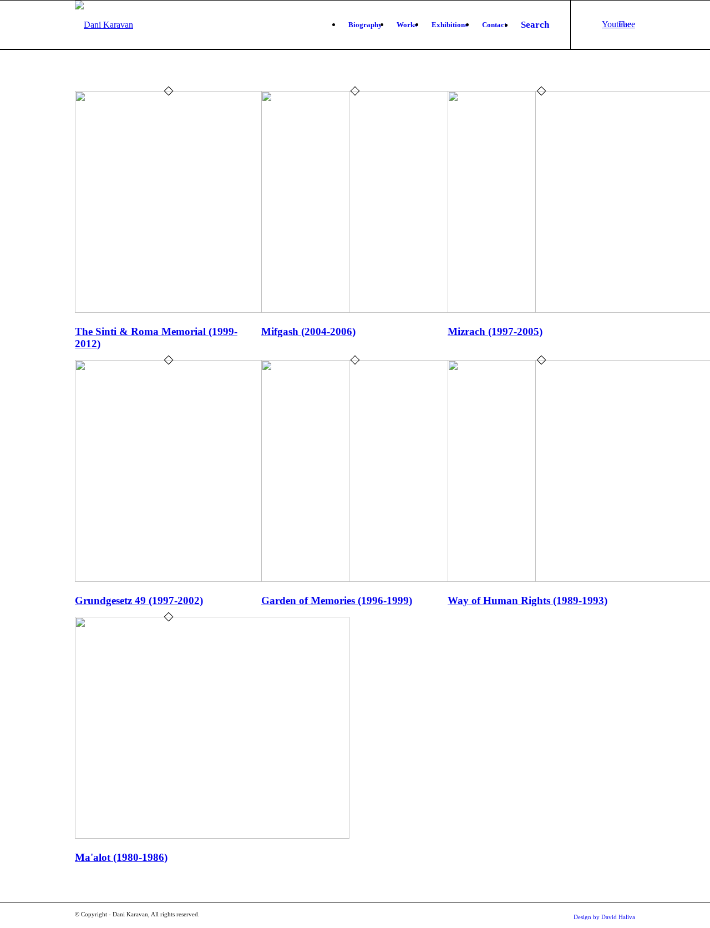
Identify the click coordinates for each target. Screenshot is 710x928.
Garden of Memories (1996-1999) (336, 600)
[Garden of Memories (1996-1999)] (398, 579)
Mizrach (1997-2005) (495, 331)
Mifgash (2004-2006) (308, 331)
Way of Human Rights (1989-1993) (527, 600)
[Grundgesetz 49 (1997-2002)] (212, 579)
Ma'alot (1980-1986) (121, 857)
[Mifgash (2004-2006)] (398, 310)
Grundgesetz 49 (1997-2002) (139, 600)
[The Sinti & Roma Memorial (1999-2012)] (212, 310)
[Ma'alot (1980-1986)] (212, 835)
